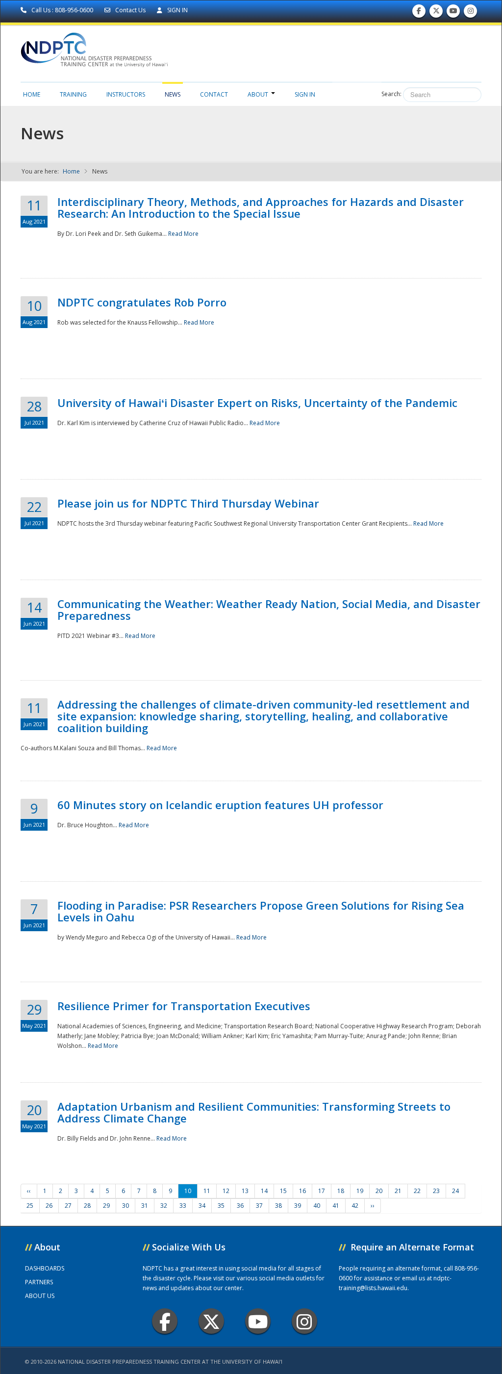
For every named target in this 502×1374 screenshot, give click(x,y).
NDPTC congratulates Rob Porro (141, 302)
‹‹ (29, 1191)
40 (316, 1205)
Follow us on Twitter (436, 13)
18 (340, 1191)
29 (106, 1205)
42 (354, 1205)
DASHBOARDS (44, 1268)
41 (335, 1205)
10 (187, 1191)
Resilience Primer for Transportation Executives (183, 1005)
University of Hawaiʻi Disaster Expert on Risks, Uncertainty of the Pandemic (257, 402)
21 (398, 1191)
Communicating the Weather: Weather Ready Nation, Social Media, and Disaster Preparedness (268, 609)
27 (68, 1205)
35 (221, 1205)
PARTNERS (39, 1282)
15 (283, 1191)
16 (302, 1191)
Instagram (304, 1321)
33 (182, 1205)
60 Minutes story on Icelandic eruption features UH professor (220, 804)
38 (278, 1205)
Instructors (125, 94)
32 (163, 1205)
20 (379, 1191)
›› (373, 1205)
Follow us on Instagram (470, 13)
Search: (391, 94)
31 (144, 1205)
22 (417, 1191)
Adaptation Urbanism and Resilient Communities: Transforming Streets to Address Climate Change (254, 1112)
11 (206, 1191)
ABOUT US (39, 1296)
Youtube (258, 1321)
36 (240, 1205)
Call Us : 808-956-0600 (62, 10)
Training (73, 94)
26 (49, 1205)
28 (87, 1205)
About (258, 94)
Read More (183, 233)
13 (245, 1191)
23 (436, 1191)
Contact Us (130, 10)
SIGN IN (177, 10)
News (172, 94)
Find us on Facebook (419, 13)
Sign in (305, 94)
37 (259, 1205)
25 (29, 1205)
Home (31, 94)
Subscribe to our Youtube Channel (453, 13)
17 (321, 1191)
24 (455, 1191)
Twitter (211, 1321)
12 (226, 1191)
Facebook (164, 1321)
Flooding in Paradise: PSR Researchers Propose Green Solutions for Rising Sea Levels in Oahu (260, 911)
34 (202, 1205)
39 (297, 1205)
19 (359, 1191)
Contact (214, 94)
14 (264, 1191)
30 (125, 1205)
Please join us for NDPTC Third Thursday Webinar (188, 503)
